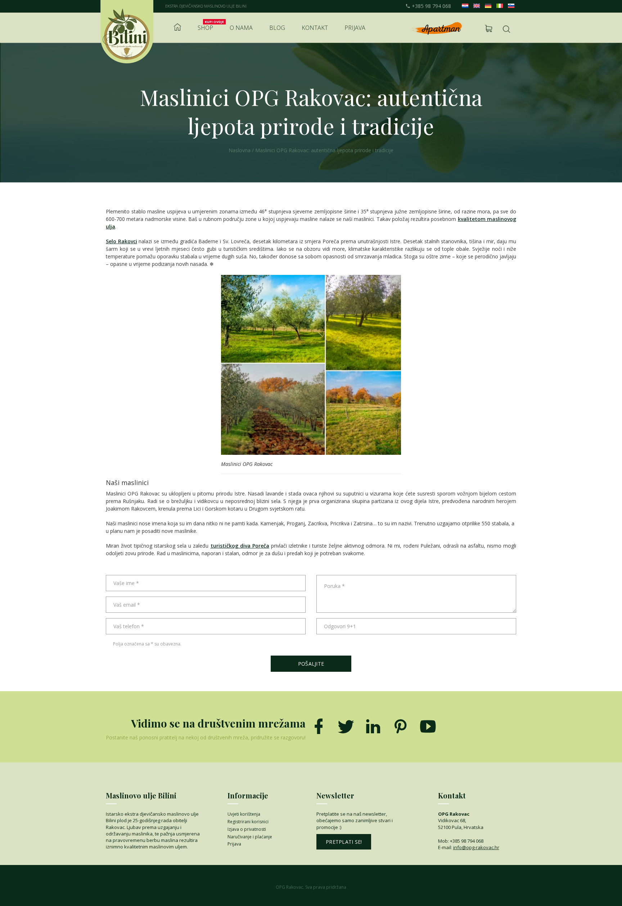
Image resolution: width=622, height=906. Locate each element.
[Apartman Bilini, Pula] (436, 28)
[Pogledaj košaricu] (488, 28)
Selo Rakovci (121, 241)
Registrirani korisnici (248, 822)
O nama (241, 28)
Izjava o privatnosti (246, 829)
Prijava (354, 28)
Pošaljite (311, 663)
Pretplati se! (344, 841)
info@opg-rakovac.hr (476, 847)
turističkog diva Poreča (240, 545)
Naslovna (240, 150)
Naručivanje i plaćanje (249, 837)
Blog (277, 28)
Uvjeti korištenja (243, 814)
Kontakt (315, 28)
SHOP (205, 28)
